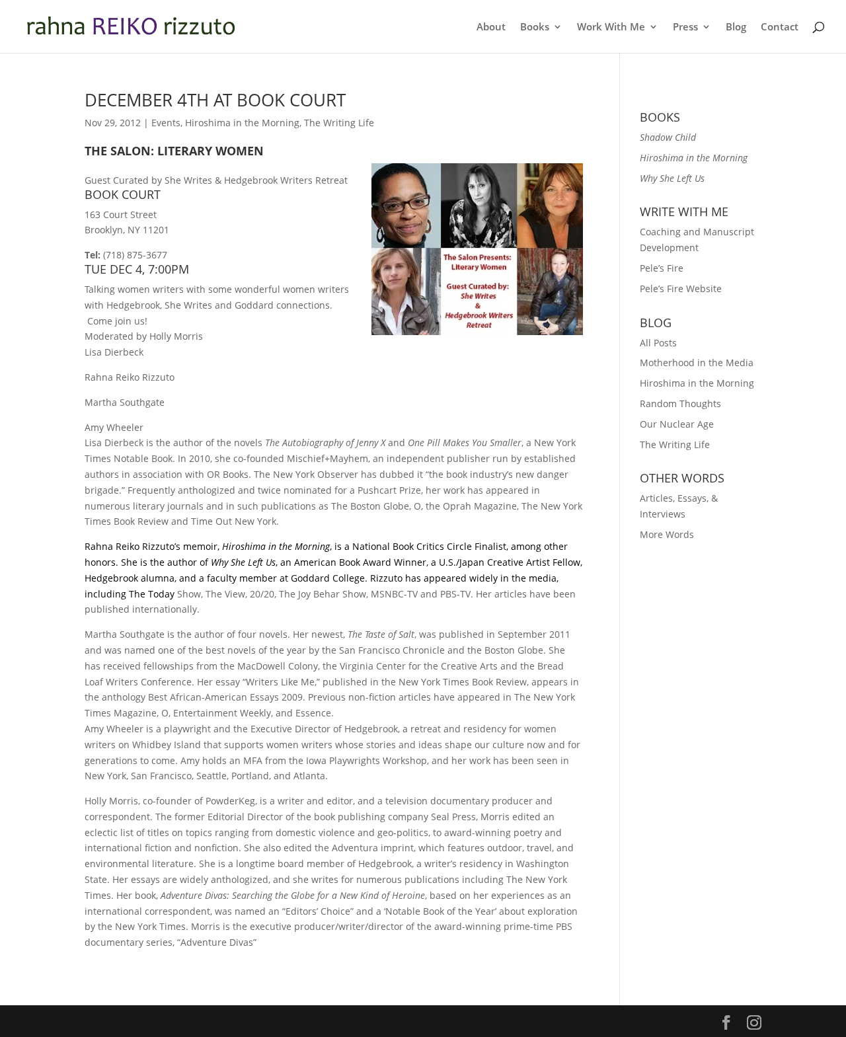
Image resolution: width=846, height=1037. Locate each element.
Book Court (123, 194)
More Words (667, 534)
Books (534, 27)
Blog (736, 27)
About (491, 27)
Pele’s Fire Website (681, 288)
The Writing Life (339, 122)
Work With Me (611, 27)
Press (685, 27)
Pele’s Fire (661, 268)
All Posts (658, 342)
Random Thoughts (680, 403)
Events (165, 122)
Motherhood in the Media (696, 362)
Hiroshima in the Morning (242, 122)
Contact (779, 27)
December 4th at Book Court (215, 100)
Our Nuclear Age (677, 424)
